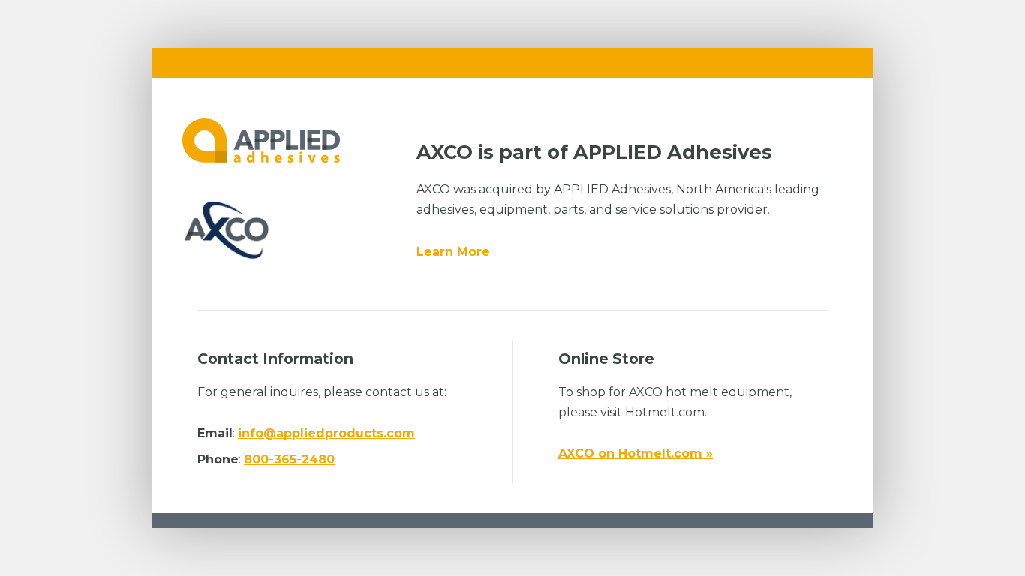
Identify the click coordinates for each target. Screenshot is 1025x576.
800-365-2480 (289, 459)
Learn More (453, 251)
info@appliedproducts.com (326, 433)
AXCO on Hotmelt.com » (635, 453)
